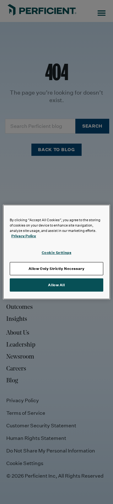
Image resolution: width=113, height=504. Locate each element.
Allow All (56, 284)
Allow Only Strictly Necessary (57, 268)
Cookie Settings (57, 252)
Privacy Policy (23, 235)
